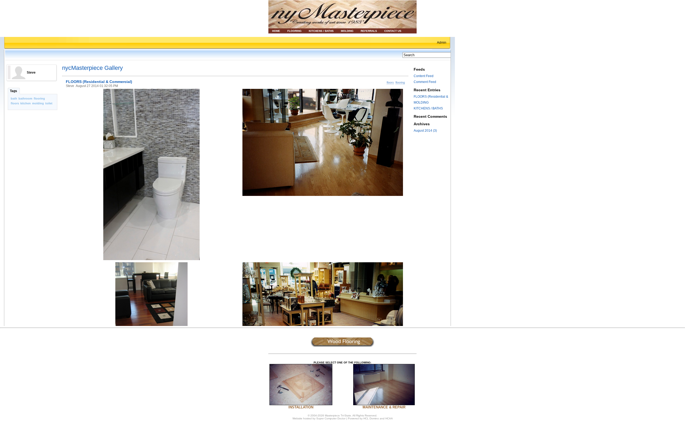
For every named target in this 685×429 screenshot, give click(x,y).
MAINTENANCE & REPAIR (384, 407)
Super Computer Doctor (330, 418)
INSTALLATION (300, 407)
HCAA (389, 418)
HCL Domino (371, 418)
